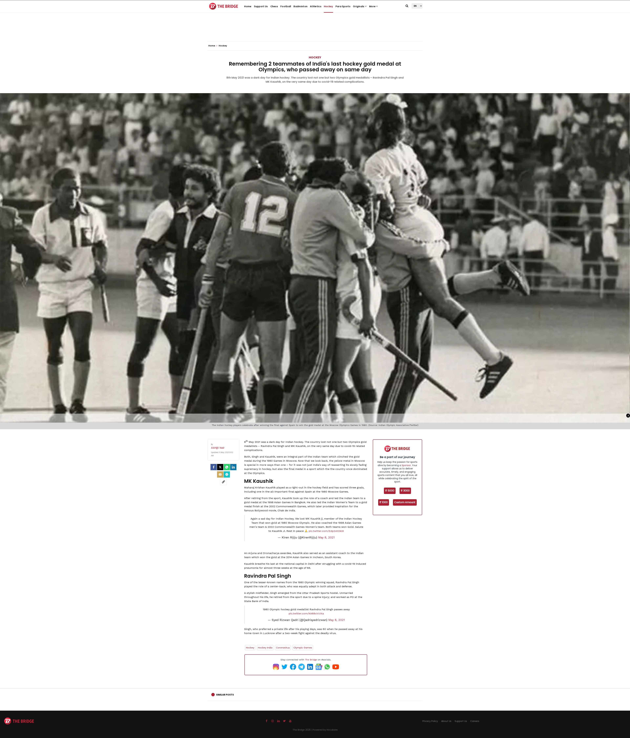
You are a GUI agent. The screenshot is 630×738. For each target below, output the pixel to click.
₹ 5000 (389, 490)
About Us (446, 721)
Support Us (261, 6)
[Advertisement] (315, 31)
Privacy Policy (430, 721)
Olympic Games (302, 647)
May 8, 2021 (326, 537)
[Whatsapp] (226, 467)
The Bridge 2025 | (303, 729)
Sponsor (406, 465)
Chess (274, 6)
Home (247, 6)
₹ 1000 (383, 502)
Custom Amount (404, 502)
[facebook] (213, 467)
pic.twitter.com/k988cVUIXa (306, 613)
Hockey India (265, 647)
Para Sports (343, 6)
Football (285, 6)
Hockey (328, 6)
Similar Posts (225, 694)
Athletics (315, 6)
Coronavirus (283, 647)
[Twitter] (220, 467)
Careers (474, 721)
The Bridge (311, 659)
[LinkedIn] (233, 467)
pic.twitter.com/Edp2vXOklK (326, 531)
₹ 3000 (405, 490)
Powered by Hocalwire (325, 729)
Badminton (300, 6)
